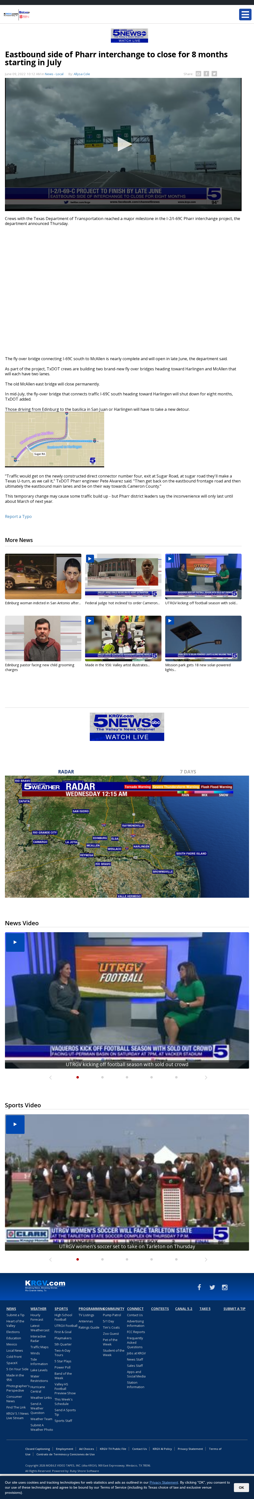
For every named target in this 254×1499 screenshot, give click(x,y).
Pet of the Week (110, 1342)
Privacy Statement (190, 1449)
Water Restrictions (39, 1378)
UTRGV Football (66, 1325)
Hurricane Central (38, 1389)
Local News (14, 1350)
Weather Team (41, 1419)
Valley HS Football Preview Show (65, 1388)
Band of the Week (63, 1375)
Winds (35, 1353)
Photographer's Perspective (18, 1388)
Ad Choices (86, 1449)
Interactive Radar (38, 1338)
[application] (123, 144)
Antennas (86, 1321)
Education (13, 1338)
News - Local (54, 74)
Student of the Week (114, 1352)
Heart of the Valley (15, 1323)
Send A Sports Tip (65, 1412)
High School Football (63, 1317)
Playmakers (63, 1338)
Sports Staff (63, 1420)
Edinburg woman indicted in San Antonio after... (43, 603)
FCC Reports (136, 1332)
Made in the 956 (15, 1377)
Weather (38, 1309)
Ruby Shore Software (84, 1471)
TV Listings (86, 1315)
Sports (61, 1309)
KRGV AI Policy (162, 1449)
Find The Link (16, 1407)
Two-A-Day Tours (62, 1352)
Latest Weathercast (40, 1327)
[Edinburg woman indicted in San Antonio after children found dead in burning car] (43, 576)
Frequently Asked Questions (135, 1342)
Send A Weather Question (37, 1408)
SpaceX (11, 1363)
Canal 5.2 (183, 1309)
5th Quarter (63, 1344)
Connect (135, 1309)
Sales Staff (135, 1365)
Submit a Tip (15, 1315)
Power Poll (62, 1367)
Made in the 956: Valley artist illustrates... (117, 665)
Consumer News (14, 1398)
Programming (90, 1309)
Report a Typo (18, 516)
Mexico (11, 1344)
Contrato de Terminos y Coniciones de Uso (65, 1454)
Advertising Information (135, 1323)
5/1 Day (108, 1321)
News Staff (135, 1359)
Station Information (135, 1384)
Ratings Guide (89, 1327)
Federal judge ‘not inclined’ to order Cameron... (122, 603)
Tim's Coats (111, 1327)
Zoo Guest (111, 1333)
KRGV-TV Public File (113, 1449)
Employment (64, 1449)
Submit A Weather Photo (42, 1427)
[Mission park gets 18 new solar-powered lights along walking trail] (203, 638)
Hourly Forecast (37, 1317)
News (11, 1309)
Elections (13, 1332)
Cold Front (14, 1356)
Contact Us (135, 1315)
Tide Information (39, 1361)
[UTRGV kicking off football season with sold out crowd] (203, 576)
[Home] (33, 15)
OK (241, 1488)
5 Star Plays (63, 1361)
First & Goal (63, 1332)
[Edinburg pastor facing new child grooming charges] (43, 638)
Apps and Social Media (136, 1374)
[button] (123, 144)
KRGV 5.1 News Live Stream (17, 1415)
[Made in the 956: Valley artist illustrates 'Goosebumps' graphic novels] (123, 638)
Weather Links (41, 1397)
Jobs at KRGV (136, 1353)
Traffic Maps (40, 1347)
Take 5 (205, 1309)
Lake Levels (39, 1370)
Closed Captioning (37, 1449)
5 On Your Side (17, 1369)
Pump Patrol (112, 1315)
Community (113, 1309)
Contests (160, 1309)
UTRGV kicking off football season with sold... (201, 603)
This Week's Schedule (64, 1401)
